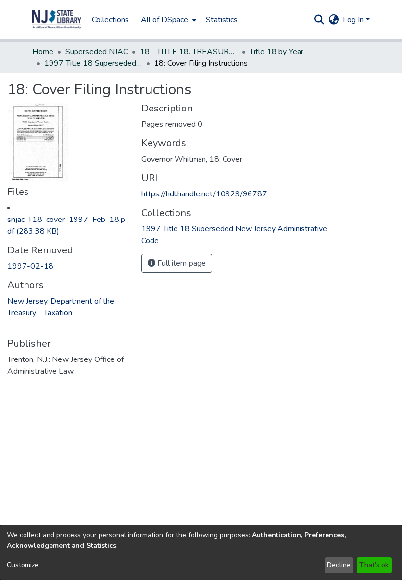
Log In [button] (354, 19)
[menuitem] (167, 19)
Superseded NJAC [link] (96, 51)
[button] (57, 19)
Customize (23, 565)
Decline (339, 565)
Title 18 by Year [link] (276, 51)
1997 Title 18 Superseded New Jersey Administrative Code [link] (93, 63)
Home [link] (42, 51)
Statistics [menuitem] (222, 19)
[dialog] (201, 552)
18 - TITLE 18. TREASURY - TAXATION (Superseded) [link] (189, 51)
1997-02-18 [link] (30, 266)
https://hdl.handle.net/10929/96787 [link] (204, 194)
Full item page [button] (180, 263)
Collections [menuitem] (110, 19)
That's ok (374, 565)
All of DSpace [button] (164, 19)
